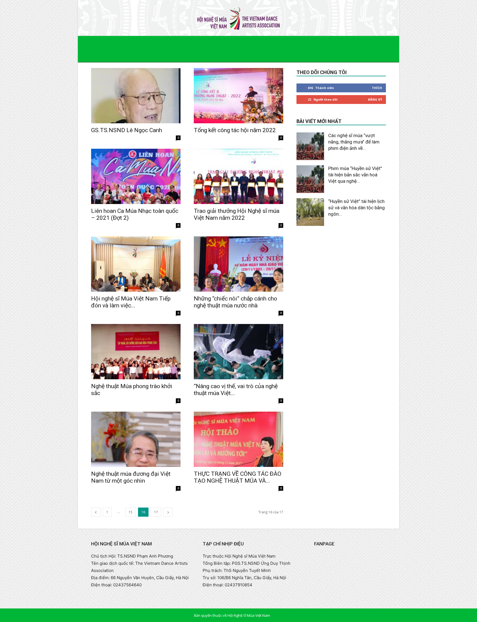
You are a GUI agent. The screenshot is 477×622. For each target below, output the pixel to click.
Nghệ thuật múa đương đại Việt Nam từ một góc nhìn (131, 477)
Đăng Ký (375, 99)
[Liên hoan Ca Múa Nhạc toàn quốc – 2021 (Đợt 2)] (136, 176)
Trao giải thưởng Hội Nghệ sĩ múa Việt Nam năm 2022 (236, 214)
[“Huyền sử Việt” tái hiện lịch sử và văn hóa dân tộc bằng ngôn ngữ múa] (310, 212)
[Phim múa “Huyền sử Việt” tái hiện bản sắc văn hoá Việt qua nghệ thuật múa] (310, 179)
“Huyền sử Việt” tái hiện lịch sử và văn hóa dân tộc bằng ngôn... (356, 207)
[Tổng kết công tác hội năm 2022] (238, 95)
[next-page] (168, 512)
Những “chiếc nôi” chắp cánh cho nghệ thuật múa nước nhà (235, 302)
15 (130, 512)
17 (156, 512)
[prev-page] (95, 512)
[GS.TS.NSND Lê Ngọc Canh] (136, 95)
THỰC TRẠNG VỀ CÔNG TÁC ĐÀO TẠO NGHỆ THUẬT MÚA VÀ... (237, 477)
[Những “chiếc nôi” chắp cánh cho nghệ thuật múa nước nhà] (238, 264)
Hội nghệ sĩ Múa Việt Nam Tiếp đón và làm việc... (131, 302)
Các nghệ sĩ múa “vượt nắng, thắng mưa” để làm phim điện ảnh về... (354, 142)
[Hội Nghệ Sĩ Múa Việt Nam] (238, 18)
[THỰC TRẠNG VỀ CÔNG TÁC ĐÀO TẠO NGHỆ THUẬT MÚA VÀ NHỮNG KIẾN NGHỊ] (238, 439)
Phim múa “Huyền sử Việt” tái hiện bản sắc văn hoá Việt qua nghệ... (355, 175)
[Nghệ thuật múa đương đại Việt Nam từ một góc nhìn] (136, 439)
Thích (377, 88)
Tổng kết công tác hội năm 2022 (235, 130)
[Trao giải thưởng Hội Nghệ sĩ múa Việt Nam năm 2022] (238, 176)
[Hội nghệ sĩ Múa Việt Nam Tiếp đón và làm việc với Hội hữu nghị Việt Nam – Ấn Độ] (136, 264)
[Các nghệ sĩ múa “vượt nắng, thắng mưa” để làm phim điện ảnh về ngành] (310, 146)
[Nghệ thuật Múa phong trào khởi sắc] (136, 351)
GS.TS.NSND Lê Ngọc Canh (126, 130)
